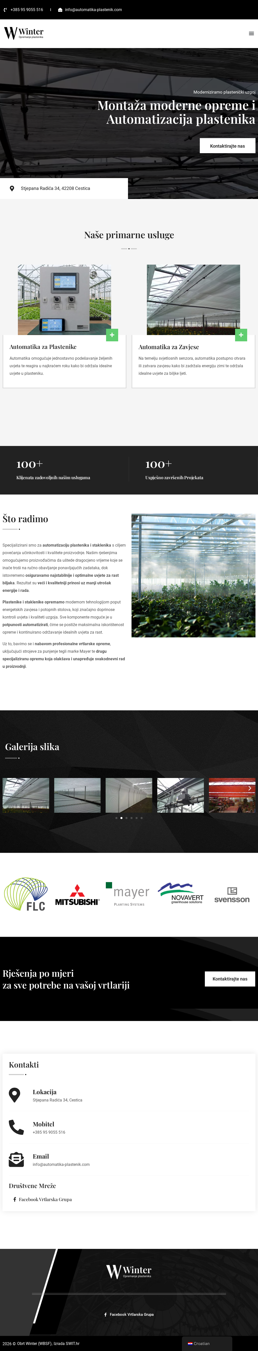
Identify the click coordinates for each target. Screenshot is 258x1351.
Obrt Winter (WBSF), (34, 1343)
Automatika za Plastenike (43, 346)
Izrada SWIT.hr (66, 1343)
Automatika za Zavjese (169, 347)
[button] (251, 33)
